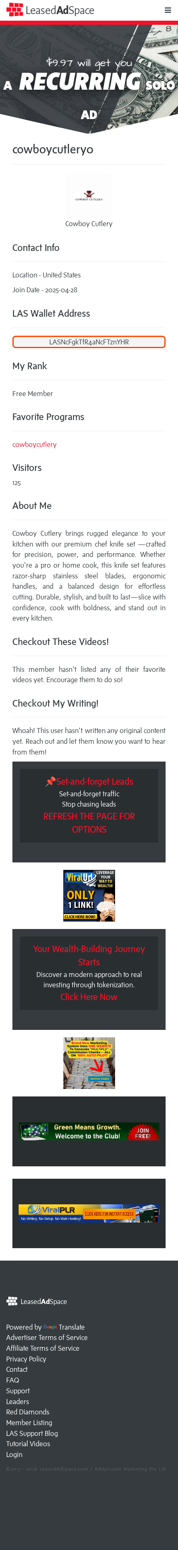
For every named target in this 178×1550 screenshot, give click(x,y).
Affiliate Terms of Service (42, 1348)
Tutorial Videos (28, 1444)
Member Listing (29, 1423)
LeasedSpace (58, 10)
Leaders (17, 1401)
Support (18, 1391)
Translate (72, 1327)
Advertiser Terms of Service (47, 1337)
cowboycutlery (34, 444)
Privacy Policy (26, 1359)
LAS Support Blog (32, 1433)
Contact (17, 1369)
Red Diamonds (27, 1412)
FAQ (12, 1380)
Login (14, 1454)
